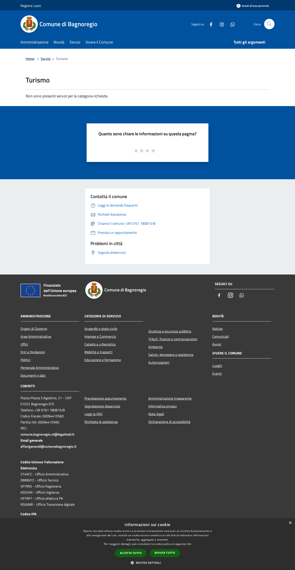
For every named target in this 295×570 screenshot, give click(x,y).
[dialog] (147, 544)
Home (30, 58)
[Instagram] (220, 24)
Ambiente (155, 346)
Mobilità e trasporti (98, 352)
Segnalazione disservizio (102, 406)
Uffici (24, 344)
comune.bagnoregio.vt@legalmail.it (47, 434)
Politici (25, 359)
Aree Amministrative (36, 336)
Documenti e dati (33, 375)
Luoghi (217, 365)
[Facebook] (209, 24)
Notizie (217, 328)
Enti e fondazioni (33, 352)
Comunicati (220, 336)
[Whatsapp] (231, 24)
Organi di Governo (34, 328)
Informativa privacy (162, 406)
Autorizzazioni (158, 362)
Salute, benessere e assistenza (170, 354)
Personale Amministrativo (40, 367)
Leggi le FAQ (93, 414)
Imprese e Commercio (100, 336)
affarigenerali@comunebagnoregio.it (48, 446)
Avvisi (216, 344)
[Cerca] (269, 24)
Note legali (156, 414)
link (189, 544)
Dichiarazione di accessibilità (169, 421)
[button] (147, 562)
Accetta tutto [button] (131, 553)
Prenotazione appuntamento (105, 398)
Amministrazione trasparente (170, 398)
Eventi (217, 373)
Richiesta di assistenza (101, 421)
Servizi (46, 58)
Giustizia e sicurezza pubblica (169, 331)
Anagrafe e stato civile (100, 328)
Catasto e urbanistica (100, 344)
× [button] (290, 523)
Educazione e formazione (102, 359)
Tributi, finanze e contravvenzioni (172, 339)
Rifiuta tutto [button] (165, 553)
